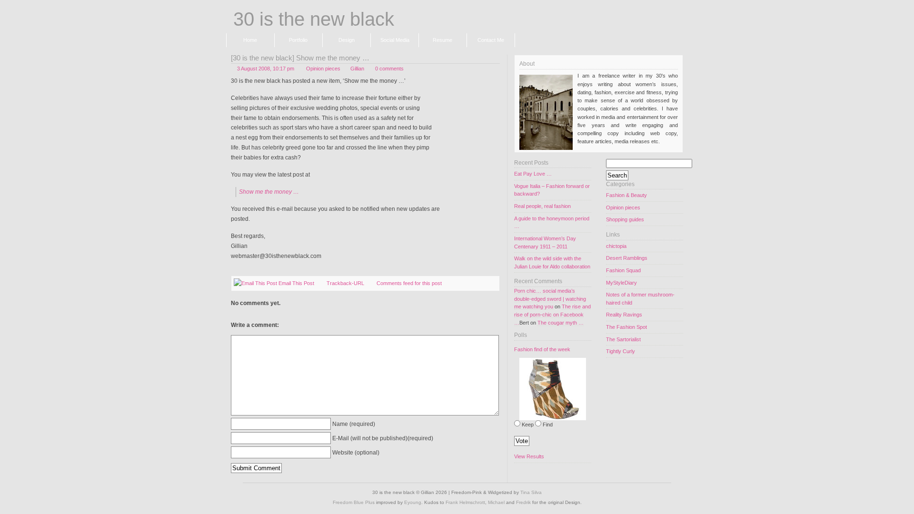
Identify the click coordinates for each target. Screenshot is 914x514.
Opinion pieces (323, 68)
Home (250, 40)
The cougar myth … (560, 323)
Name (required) (353, 424)
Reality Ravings (624, 314)
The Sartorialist (623, 339)
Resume (442, 40)
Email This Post (296, 283)
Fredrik (523, 502)
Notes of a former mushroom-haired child (640, 299)
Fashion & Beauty (626, 195)
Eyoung (412, 502)
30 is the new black (313, 20)
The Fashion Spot (626, 327)
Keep (528, 424)
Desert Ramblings (626, 258)
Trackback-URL (345, 283)
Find (548, 424)
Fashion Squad (623, 270)
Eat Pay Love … (533, 174)
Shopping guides (625, 219)
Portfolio (298, 40)
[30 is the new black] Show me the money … (300, 58)
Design (346, 40)
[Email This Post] (255, 283)
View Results (529, 456)
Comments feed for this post (409, 283)
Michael (496, 502)
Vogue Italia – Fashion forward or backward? (552, 190)
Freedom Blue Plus (354, 502)
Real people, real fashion (542, 206)
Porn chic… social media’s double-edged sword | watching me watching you (550, 298)
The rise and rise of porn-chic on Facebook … (552, 314)
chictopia (616, 246)
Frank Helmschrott (465, 502)
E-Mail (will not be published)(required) (382, 438)
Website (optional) (355, 452)
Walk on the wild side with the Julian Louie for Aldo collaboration (552, 262)
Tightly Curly (620, 351)
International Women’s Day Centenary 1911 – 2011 (545, 242)
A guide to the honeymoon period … (551, 222)
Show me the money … (269, 191)
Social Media (394, 40)
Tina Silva (531, 492)
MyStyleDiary (621, 283)
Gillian (357, 68)
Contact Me (490, 40)
